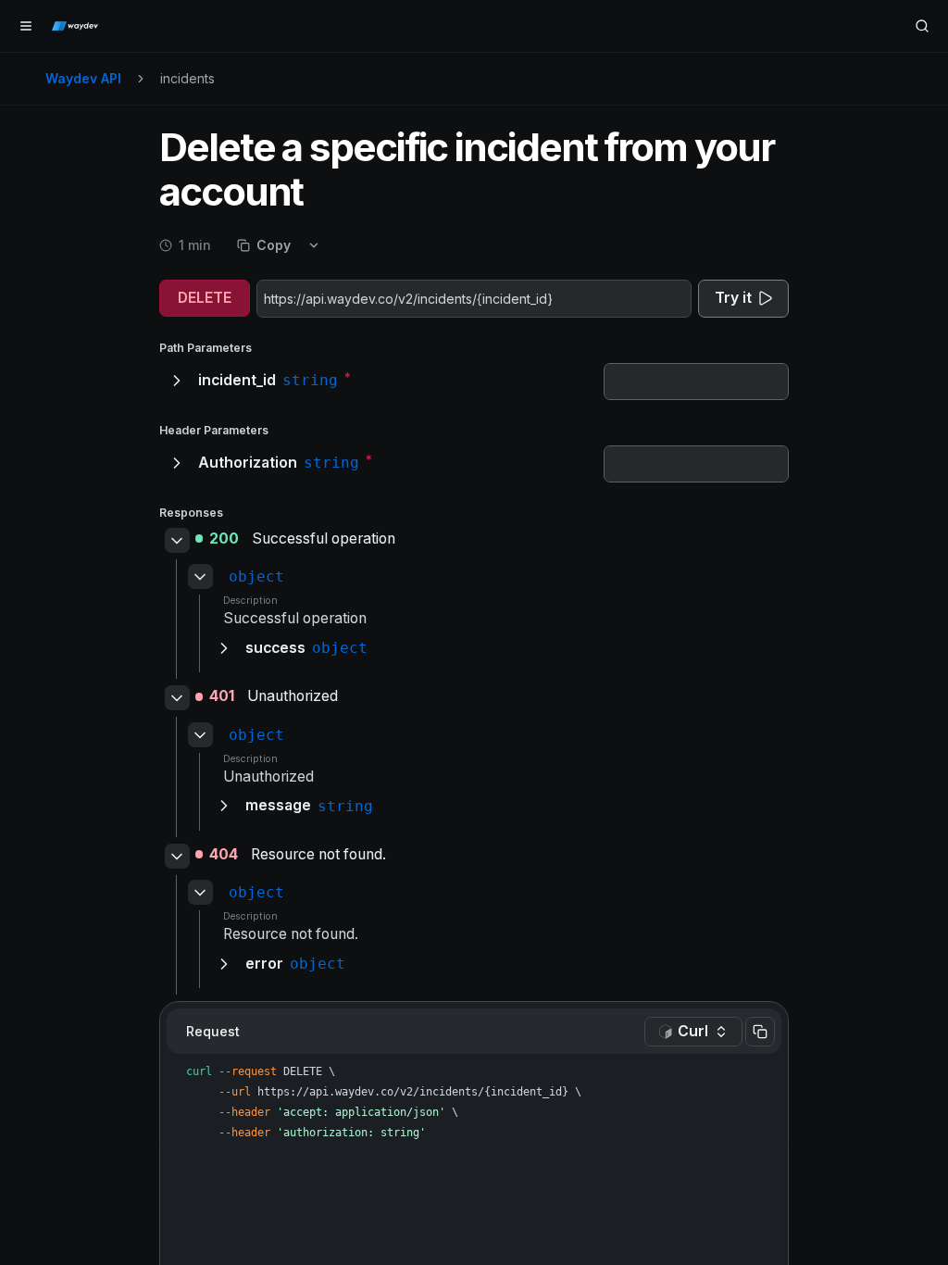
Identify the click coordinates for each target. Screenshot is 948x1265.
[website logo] (75, 25)
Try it (733, 298)
